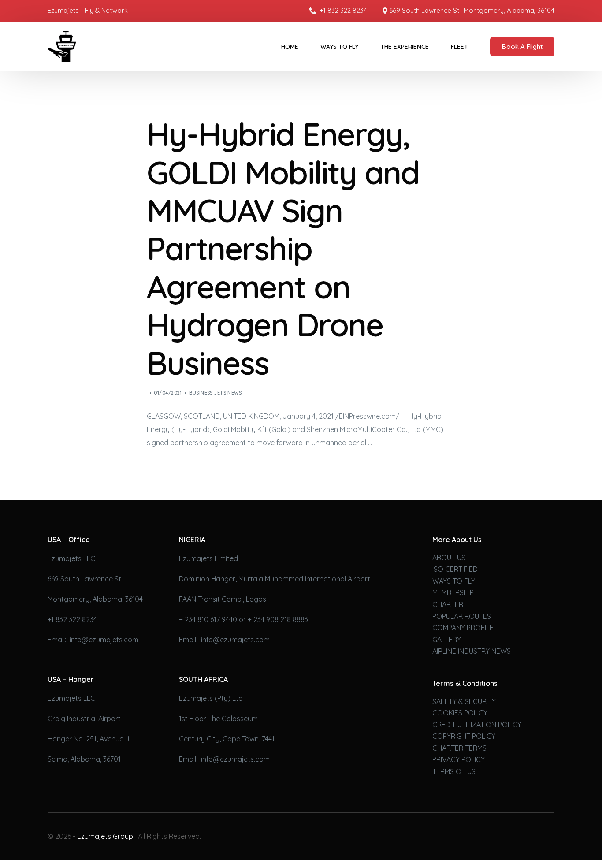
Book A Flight (522, 46)
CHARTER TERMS (459, 748)
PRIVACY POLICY (458, 759)
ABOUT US (448, 557)
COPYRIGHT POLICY (463, 736)
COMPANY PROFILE (463, 627)
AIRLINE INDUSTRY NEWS (471, 651)
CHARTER (447, 604)
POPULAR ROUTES (461, 616)
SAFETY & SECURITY (464, 701)
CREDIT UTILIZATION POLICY (476, 724)
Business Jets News (215, 393)
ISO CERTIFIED (455, 569)
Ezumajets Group (105, 836)
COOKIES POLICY (459, 712)
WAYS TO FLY (453, 581)
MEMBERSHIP (453, 592)
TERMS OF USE (455, 771)
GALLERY (446, 639)
